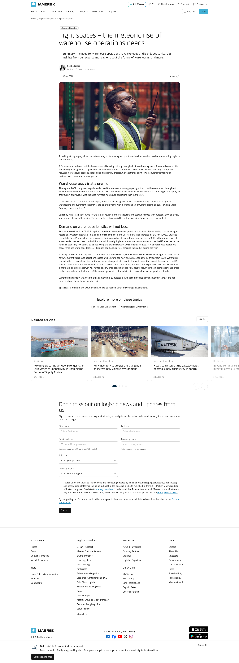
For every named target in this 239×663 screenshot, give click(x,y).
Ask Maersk (138, 4)
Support (185, 4)
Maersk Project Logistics (89, 586)
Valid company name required (133, 449)
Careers (172, 547)
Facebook (114, 637)
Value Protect (83, 608)
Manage (81, 11)
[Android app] (198, 636)
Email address (65, 439)
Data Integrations (131, 583)
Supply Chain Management (104, 307)
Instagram (131, 636)
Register (191, 11)
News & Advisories (132, 547)
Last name (126, 426)
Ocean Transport (85, 547)
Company (111, 11)
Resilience (38, 361)
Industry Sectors (131, 551)
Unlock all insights (43, 657)
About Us (173, 551)
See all (202, 319)
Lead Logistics (84, 560)
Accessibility (175, 578)
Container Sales (176, 564)
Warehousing (83, 564)
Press (171, 569)
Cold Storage (83, 595)
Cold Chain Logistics (86, 582)
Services (96, 11)
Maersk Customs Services (89, 551)
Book (43, 11)
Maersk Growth (176, 582)
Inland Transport (85, 555)
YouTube (120, 636)
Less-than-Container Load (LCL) (92, 578)
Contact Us (202, 4)
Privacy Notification (167, 492)
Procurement (175, 560)
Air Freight (82, 569)
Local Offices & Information (44, 574)
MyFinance (128, 574)
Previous (196, 386)
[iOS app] (198, 629)
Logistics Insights (46, 19)
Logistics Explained (132, 560)
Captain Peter (129, 587)
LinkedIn (108, 636)
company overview (103, 489)
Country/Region (66, 468)
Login (203, 11)
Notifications (166, 4)
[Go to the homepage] (42, 632)
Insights (127, 555)
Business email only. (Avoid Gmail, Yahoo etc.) (78, 449)
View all (81, 614)
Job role (63, 455)
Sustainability (175, 573)
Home (33, 19)
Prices (34, 11)
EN (153, 4)
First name (64, 426)
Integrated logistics (65, 19)
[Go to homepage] (43, 4)
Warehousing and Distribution (133, 307)
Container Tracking (40, 555)
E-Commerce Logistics (88, 573)
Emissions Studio (131, 591)
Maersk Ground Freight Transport (93, 600)
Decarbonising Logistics (88, 604)
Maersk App (128, 578)
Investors (173, 555)
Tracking (70, 11)
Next (204, 386)
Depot (80, 591)
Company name (128, 439)
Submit (64, 510)
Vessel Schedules (39, 560)
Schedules (57, 11)
